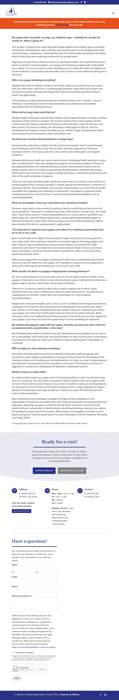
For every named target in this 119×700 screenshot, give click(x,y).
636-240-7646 (40, 2)
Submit (17, 678)
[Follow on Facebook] (100, 695)
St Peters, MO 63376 (28, 497)
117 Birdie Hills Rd (27, 494)
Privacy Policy (52, 694)
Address (23, 489)
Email (15, 577)
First (13, 572)
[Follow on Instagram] (105, 695)
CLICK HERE (62, 25)
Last (37, 572)
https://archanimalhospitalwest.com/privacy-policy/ (34, 647)
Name (15, 565)
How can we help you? (22, 596)
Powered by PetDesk (69, 694)
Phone (15, 586)
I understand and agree (24, 653)
